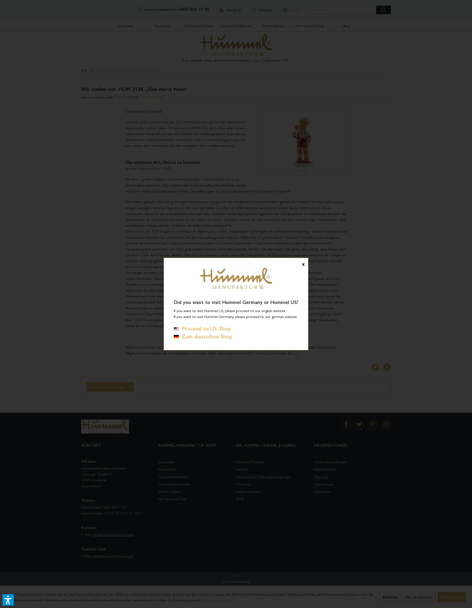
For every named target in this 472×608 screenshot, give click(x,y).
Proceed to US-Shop (205, 328)
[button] (8, 600)
